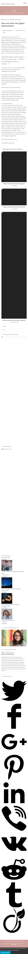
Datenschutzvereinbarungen (17, 941)
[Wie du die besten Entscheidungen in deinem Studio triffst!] (6, 565)
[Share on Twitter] (14, 703)
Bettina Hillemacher (7, 30)
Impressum (7, 941)
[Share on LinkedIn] (14, 805)
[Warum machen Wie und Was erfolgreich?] (6, 598)
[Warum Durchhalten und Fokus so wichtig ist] (6, 582)
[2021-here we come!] (14, 501)
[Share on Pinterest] (14, 779)
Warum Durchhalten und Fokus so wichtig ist (11, 588)
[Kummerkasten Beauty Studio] (6, 614)
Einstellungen (5, 952)
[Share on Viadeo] (14, 932)
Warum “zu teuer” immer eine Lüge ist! (14, 183)
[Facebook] (1, 672)
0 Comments (4, 559)
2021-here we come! (5, 555)
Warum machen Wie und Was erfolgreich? (14, 320)
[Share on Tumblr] (14, 907)
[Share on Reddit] (14, 881)
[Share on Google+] (14, 754)
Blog (4, 32)
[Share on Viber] (14, 830)
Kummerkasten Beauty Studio (7, 620)
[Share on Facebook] (14, 728)
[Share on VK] (14, 856)
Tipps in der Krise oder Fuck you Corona (14, 207)
